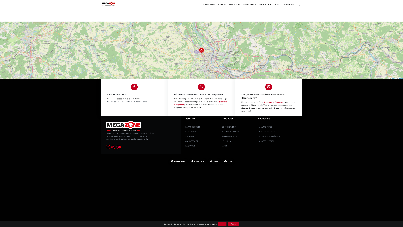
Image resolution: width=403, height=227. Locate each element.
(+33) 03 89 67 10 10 (192, 107)
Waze (216, 161)
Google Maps (179, 161)
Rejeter (233, 224)
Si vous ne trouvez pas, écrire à (262, 108)
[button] (299, 4)
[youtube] (118, 147)
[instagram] (113, 147)
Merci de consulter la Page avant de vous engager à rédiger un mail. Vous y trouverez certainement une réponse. (268, 105)
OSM (230, 161)
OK (222, 224)
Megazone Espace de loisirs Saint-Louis (123, 99)
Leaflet (393, 78)
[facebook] (108, 147)
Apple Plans (199, 161)
